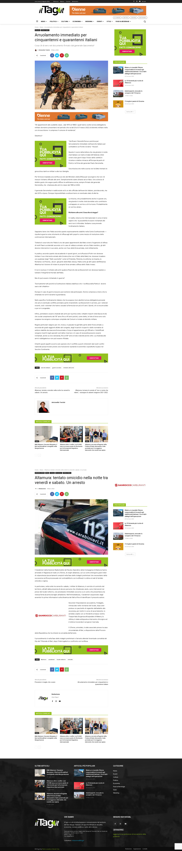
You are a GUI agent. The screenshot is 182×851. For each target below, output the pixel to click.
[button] (144, 21)
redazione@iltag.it (78, 840)
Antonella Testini (44, 50)
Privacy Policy (119, 829)
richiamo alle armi (68, 367)
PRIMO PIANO (45, 30)
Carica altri (129, 112)
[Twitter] (57, 55)
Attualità (37, 30)
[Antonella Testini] (36, 50)
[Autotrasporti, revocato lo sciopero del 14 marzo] (118, 93)
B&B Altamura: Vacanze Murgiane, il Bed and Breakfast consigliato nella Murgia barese (46, 446)
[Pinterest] (62, 55)
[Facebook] (134, 1)
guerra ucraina (56, 367)
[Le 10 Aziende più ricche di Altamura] (118, 83)
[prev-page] (36, 455)
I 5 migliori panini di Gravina (134, 101)
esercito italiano (45, 367)
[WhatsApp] (67, 55)
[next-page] (39, 455)
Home (36, 27)
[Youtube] (140, 1)
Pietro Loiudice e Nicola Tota (50, 849)
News (41, 27)
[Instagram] (137, 1)
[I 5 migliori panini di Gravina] (118, 104)
